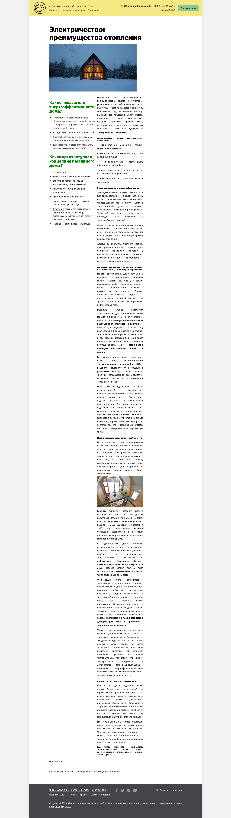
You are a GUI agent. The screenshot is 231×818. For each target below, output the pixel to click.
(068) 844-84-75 (163, 6)
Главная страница (58, 771)
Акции (63, 794)
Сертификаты (99, 789)
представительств (65, 10)
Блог (91, 6)
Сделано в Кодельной (171, 789)
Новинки (53, 794)
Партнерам (93, 10)
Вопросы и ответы (80, 789)
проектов (81, 10)
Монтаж (73, 794)
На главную (40, 8)
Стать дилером (188, 7)
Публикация (85, 223)
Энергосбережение (59, 789)
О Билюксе (55, 6)
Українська (164, 10)
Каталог (75, 6)
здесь (107, 754)
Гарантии (83, 794)
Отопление (58, 208)
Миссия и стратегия (100, 794)
